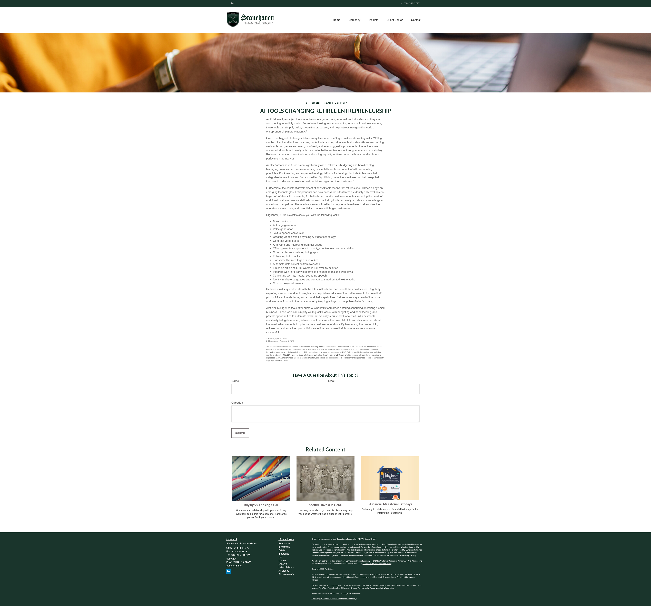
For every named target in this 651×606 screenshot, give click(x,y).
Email (331, 381)
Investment (284, 546)
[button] (354, 20)
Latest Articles (286, 567)
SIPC (314, 577)
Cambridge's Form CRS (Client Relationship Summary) (334, 598)
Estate (282, 550)
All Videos (284, 570)
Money (282, 560)
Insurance (284, 553)
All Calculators (286, 574)
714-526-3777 (412, 3)
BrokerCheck (370, 538)
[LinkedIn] (232, 3)
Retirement (284, 543)
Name (235, 381)
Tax (280, 557)
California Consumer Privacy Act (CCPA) (397, 560)
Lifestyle (283, 563)
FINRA (415, 574)
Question (237, 402)
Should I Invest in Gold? (325, 505)
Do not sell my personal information (377, 563)
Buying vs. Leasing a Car (261, 505)
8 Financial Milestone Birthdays (390, 504)
